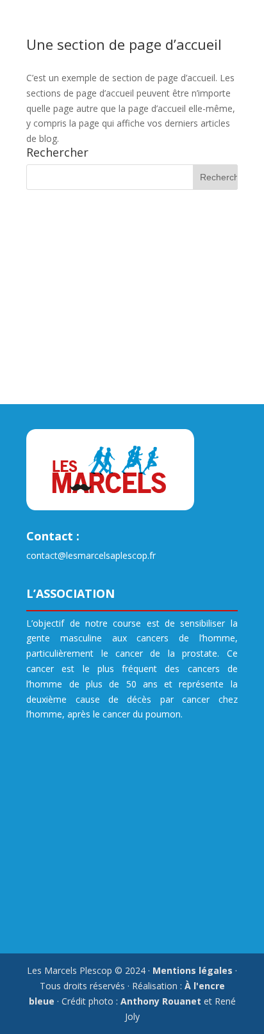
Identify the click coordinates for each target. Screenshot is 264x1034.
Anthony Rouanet (160, 1001)
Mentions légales (193, 970)
